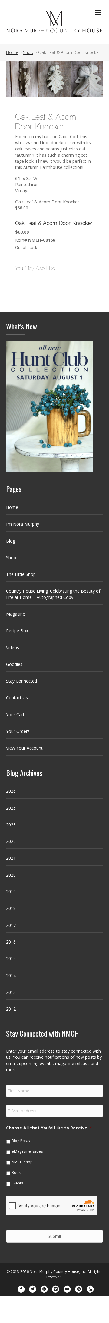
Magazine (15, 614)
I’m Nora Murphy (22, 524)
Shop (11, 557)
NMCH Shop (22, 1161)
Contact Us (17, 697)
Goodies (14, 664)
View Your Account (24, 748)
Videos (12, 647)
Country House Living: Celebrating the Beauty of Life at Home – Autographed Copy (53, 594)
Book (16, 1172)
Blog (10, 541)
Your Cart (15, 714)
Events (17, 1183)
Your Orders (18, 731)
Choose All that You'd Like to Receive (49, 1128)
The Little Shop (21, 574)
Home (12, 507)
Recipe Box (17, 630)
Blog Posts (21, 1140)
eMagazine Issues (27, 1151)
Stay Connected (21, 681)
